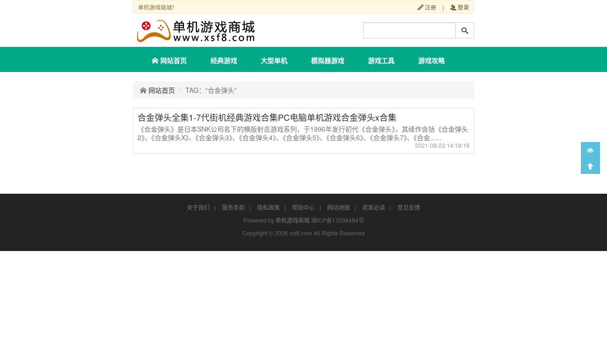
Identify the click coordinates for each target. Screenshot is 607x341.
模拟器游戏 (327, 60)
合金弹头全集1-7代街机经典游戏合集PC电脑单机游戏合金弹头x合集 (267, 117)
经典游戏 (224, 60)
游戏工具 (381, 60)
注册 (429, 7)
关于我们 (198, 207)
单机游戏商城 (293, 220)
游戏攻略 (431, 60)
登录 (462, 7)
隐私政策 (268, 207)
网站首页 (172, 60)
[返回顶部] (590, 166)
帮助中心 (303, 207)
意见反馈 (408, 207)
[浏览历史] (590, 150)
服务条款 (233, 207)
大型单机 (274, 60)
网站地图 (338, 207)
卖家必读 (373, 207)
